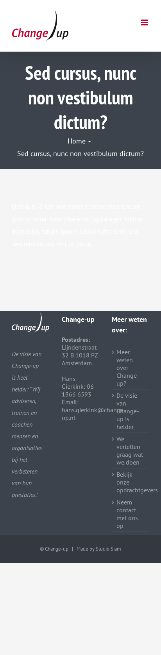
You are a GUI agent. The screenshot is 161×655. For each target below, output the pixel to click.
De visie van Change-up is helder (127, 411)
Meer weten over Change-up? (127, 367)
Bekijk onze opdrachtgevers (130, 482)
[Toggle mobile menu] (145, 22)
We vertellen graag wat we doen (129, 450)
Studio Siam (108, 549)
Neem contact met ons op (127, 513)
